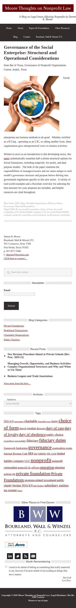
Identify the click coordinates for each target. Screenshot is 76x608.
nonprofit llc (24, 467)
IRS (30, 453)
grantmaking (58, 448)
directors (41, 428)
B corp (19, 209)
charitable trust (44, 422)
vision (19, 491)
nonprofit (41, 460)
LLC (44, 212)
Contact (26, 37)
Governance (9, 206)
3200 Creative (38, 597)
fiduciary (33, 440)
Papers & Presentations (39, 28)
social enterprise (39, 215)
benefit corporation (31, 209)
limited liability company (30, 212)
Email (7, 290)
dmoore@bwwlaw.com (17, 254)
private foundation (33, 473)
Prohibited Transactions (16, 330)
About (20, 28)
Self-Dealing (38, 486)
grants (69, 448)
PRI (13, 474)
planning (60, 467)
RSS (25, 556)
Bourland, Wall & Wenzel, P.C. (49, 37)
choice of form (46, 209)
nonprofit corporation (22, 215)
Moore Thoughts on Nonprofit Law (38, 8)
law (36, 453)
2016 (17, 203)
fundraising (22, 448)
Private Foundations (14, 325)
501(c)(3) (9, 421)
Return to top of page (38, 600)
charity (54, 421)
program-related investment (40, 480)
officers (35, 467)
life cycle (51, 453)
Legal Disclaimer (58, 595)
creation (31, 428)
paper (7, 158)
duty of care (55, 428)
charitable (30, 421)
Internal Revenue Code (16, 453)
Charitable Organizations (36, 203)
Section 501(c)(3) (22, 485)
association (19, 422)
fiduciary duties (52, 440)
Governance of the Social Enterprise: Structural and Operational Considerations (31, 53)
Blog (15, 37)
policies (8, 474)
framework (9, 448)
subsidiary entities (56, 485)
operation (47, 467)
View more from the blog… (17, 383)
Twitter (18, 556)
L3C (17, 212)
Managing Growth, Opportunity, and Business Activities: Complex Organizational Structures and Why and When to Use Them (39, 366)
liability (42, 453)
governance (40, 447)
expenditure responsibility (15, 441)
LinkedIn (10, 556)
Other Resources (62, 28)
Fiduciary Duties (55, 203)
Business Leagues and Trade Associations (30, 376)
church (22, 428)
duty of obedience (32, 434)
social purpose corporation (58, 215)
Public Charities (12, 339)
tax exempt (10, 490)
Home (9, 28)
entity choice (54, 434)
